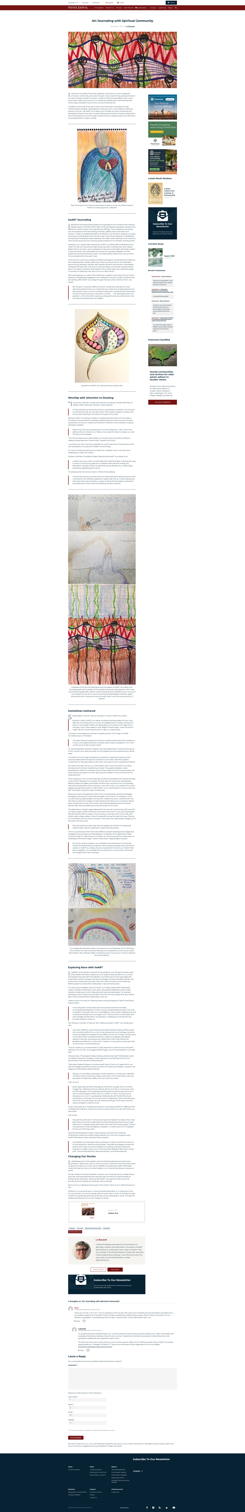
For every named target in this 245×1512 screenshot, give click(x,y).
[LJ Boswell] (81, 1250)
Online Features (75, 1232)
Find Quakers (99, 7)
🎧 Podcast (152, 7)
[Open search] (176, 8)
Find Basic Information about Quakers (120, 1481)
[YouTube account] (174, 1507)
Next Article (115, 1269)
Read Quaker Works (117, 1477)
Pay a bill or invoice (96, 1492)
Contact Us (93, 1497)
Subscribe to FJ (73, 2)
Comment (73, 1365)
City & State (73, 1397)
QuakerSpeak (141, 7)
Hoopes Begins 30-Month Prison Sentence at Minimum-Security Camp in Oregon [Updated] (162, 319)
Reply (78, 1321)
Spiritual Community (93, 1228)
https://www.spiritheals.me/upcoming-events (95, 1347)
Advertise (85, 2)
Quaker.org (162, 7)
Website (71, 1420)
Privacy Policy (124, 1507)
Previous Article (98, 1269)
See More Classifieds (162, 402)
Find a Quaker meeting (118, 1472)
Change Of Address (74, 1495)
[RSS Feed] (160, 1507)
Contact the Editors (74, 1469)
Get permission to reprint (97, 1475)
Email (70, 1412)
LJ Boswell (130, 26)
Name (71, 1404)
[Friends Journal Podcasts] (153, 1507)
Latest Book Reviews (160, 178)
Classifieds (95, 2)
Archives (119, 7)
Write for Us (110, 7)
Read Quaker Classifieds (119, 1475)
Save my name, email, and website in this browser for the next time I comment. (93, 1430)
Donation (136, 1471)
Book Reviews (129, 7)
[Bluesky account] (166, 1507)
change (72, 1228)
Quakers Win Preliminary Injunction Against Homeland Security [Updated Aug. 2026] (162, 290)
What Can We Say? (167, 276)
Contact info (115, 1492)
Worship (106, 1228)
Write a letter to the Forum (98, 1472)
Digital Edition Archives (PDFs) (77, 1492)
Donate (172, 3)
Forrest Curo (155, 301)
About (170, 7)
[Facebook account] (147, 1507)
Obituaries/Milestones (118, 1469)
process (80, 1228)
